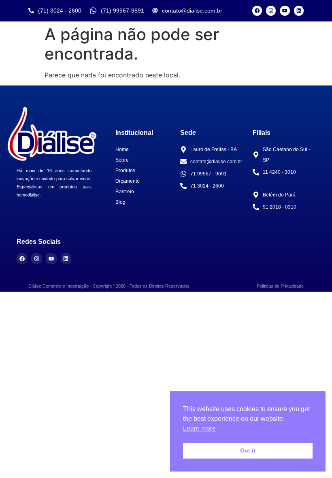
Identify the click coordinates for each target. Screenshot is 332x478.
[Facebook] (257, 10)
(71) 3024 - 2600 (59, 10)
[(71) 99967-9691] (93, 10)
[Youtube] (284, 10)
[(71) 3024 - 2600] (31, 10)
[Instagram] (271, 10)
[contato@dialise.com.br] (155, 10)
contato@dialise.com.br (192, 10)
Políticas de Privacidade (280, 286)
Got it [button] (247, 450)
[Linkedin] (299, 10)
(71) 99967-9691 (122, 10)
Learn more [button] (199, 428)
